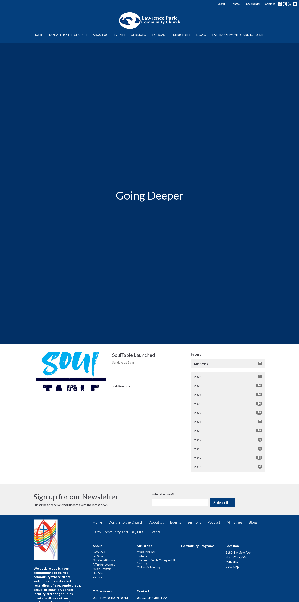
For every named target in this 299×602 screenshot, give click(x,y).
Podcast (159, 34)
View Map (232, 567)
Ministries (181, 34)
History (97, 577)
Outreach (143, 556)
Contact (270, 4)
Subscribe (222, 502)
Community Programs (197, 546)
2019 (227, 440)
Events (119, 34)
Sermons (138, 34)
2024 (227, 395)
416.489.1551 (158, 598)
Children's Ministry (148, 567)
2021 (227, 422)
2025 (227, 386)
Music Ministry (146, 551)
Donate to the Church (68, 34)
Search (222, 4)
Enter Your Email (163, 494)
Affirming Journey (104, 564)
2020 (227, 431)
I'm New (98, 556)
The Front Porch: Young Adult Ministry (156, 561)
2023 (227, 404)
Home (38, 34)
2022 (227, 413)
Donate (235, 4)
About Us (100, 34)
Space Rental (252, 4)
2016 (227, 467)
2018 (227, 449)
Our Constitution (104, 560)
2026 (227, 377)
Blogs (201, 34)
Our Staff (99, 573)
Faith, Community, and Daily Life (238, 34)
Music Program (102, 568)
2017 (227, 458)
